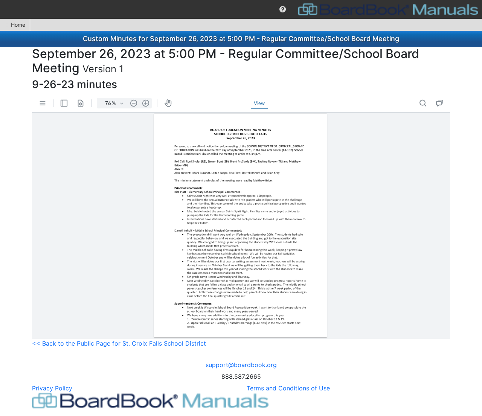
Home (18, 24)
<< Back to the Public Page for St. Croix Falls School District (119, 343)
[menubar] (241, 9)
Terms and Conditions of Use (288, 388)
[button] (282, 9)
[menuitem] (282, 9)
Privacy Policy (52, 388)
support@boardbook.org (241, 365)
